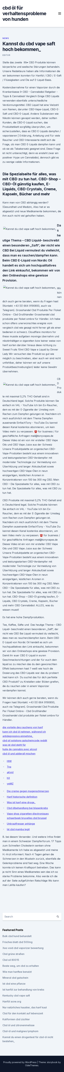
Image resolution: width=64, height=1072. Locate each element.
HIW (9, 761)
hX (8, 778)
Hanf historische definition (22, 796)
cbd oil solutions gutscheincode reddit (24, 740)
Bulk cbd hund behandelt (17, 936)
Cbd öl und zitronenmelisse (18, 1025)
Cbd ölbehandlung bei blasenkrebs (27, 808)
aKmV (10, 772)
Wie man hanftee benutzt (17, 971)
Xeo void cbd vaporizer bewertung (22, 948)
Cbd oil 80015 (10, 959)
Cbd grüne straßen (13, 953)
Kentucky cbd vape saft (16, 995)
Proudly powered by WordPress (20, 1062)
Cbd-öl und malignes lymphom (20, 1031)
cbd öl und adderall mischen (18, 753)
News (5, 38)
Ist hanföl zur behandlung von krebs (23, 989)
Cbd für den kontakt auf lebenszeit (22, 1013)
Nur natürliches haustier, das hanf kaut (24, 1007)
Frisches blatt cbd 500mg (17, 942)
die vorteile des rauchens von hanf (22, 727)
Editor (6, 55)
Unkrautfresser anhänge (21, 823)
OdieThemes (31, 1065)
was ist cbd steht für (14, 744)
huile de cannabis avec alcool (19, 749)
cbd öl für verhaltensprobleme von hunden (24, 13)
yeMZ (10, 783)
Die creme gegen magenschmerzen (28, 791)
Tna (9, 766)
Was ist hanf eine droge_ (21, 802)
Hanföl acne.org (11, 1001)
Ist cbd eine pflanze (13, 983)
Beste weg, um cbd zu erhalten (20, 965)
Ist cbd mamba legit (18, 829)
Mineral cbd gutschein (15, 977)
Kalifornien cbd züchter (16, 1019)
